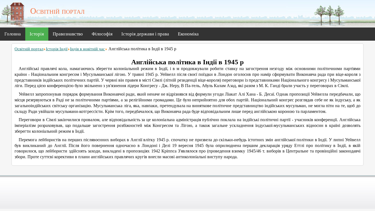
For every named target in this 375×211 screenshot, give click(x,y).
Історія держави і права (145, 34)
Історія (37, 34)
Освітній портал (29, 49)
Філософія (102, 34)
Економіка (188, 34)
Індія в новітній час (87, 49)
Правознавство (68, 34)
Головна (12, 34)
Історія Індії (57, 49)
